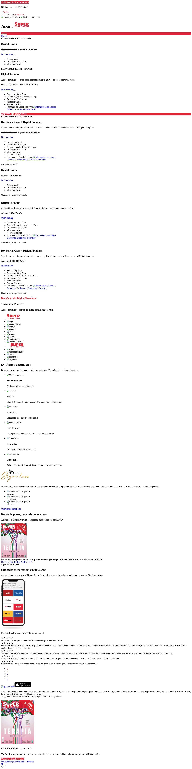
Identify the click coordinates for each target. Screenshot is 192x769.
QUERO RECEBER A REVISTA (16, 562)
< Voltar (4, 12)
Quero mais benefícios (11, 509)
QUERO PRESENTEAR (12, 759)
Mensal (4, 36)
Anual (4, 33)
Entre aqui (19, 14)
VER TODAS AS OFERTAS (15, 2)
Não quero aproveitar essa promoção (17, 761)
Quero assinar (7, 54)
